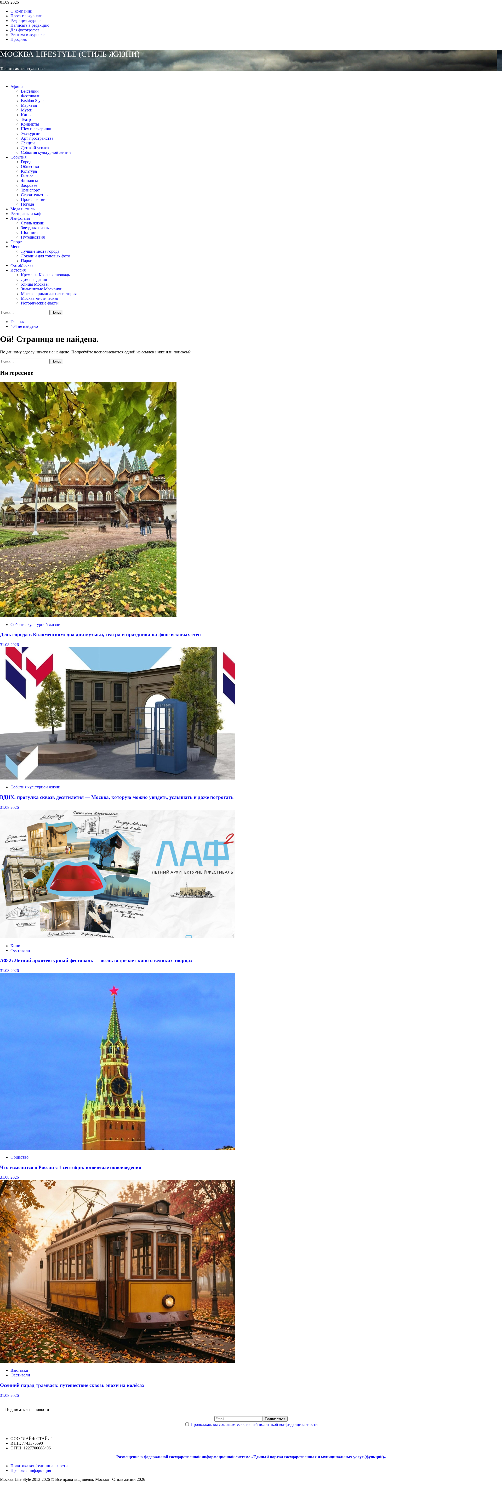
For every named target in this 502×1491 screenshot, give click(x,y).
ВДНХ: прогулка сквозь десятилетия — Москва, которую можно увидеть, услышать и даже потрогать (116, 797)
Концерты (30, 124)
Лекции (28, 143)
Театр (26, 119)
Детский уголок (35, 147)
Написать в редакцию (29, 25)
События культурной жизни (46, 152)
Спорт (16, 242)
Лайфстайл (20, 218)
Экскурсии (31, 133)
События (18, 157)
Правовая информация (30, 1470)
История (18, 270)
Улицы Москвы (35, 284)
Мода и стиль (22, 209)
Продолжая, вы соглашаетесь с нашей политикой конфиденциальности (254, 1424)
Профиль (18, 39)
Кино (26, 114)
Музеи (26, 110)
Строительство (34, 195)
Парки (26, 260)
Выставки (30, 91)
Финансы (29, 180)
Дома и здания (34, 279)
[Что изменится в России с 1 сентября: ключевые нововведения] (117, 1148)
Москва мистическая (39, 298)
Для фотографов (24, 30)
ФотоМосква (21, 265)
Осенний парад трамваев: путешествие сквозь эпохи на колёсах (72, 1385)
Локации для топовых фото (45, 256)
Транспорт (30, 190)
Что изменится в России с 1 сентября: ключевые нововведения (70, 1167)
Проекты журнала (26, 16)
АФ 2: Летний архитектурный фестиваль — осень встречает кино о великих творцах (96, 960)
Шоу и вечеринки (37, 129)
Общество (30, 166)
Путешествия (33, 237)
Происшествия (34, 199)
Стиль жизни (32, 223)
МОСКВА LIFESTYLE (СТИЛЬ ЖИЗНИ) (70, 54)
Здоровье (29, 185)
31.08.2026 (9, 644)
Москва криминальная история (49, 293)
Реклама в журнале (27, 34)
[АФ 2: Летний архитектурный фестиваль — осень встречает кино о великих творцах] (117, 937)
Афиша (16, 86)
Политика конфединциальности (39, 1466)
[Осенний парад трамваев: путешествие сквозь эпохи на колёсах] (117, 1361)
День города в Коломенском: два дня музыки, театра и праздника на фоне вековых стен (100, 634)
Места (15, 246)
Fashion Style (32, 100)
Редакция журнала (26, 20)
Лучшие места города (40, 251)
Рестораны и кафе (26, 213)
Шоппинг (29, 232)
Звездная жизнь (35, 227)
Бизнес (27, 176)
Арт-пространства (37, 138)
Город (26, 162)
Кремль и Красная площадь (45, 275)
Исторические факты (40, 303)
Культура (29, 171)
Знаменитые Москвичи (41, 289)
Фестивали (31, 96)
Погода (27, 204)
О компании (21, 11)
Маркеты (29, 105)
